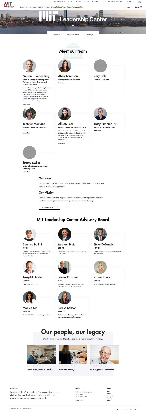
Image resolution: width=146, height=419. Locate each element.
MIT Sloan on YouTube (126, 410)
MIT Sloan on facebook (117, 410)
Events (78, 2)
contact (129, 7)
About (103, 2)
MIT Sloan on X (122, 410)
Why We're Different (73, 35)
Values (70, 2)
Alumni (86, 2)
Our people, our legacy (73, 332)
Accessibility (110, 396)
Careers (109, 393)
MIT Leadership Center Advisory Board (73, 219)
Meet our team (73, 51)
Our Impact (56, 35)
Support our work (47, 207)
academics (130, 2)
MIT (140, 2)
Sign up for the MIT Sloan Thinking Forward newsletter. (67, 7)
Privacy (109, 400)
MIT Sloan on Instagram (131, 410)
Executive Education (115, 2)
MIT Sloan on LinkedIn (135, 410)
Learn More (26, 104)
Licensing (109, 398)
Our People (90, 35)
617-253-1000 (79, 400)
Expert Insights (59, 2)
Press (108, 391)
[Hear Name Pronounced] (115, 123)
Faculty (95, 2)
